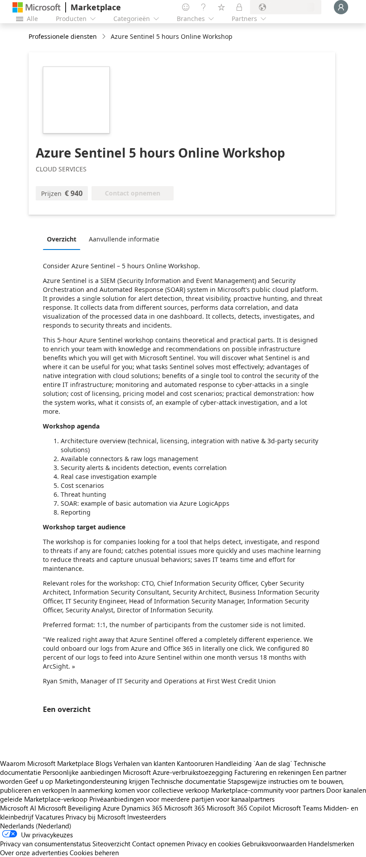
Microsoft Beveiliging (69, 807)
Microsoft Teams (297, 807)
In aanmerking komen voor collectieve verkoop (140, 790)
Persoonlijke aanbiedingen (82, 772)
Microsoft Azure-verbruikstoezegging (178, 772)
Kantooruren (195, 763)
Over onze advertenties (34, 852)
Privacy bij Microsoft (95, 816)
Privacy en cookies (213, 843)
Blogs (104, 763)
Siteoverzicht (111, 843)
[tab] (64, 239)
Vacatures (49, 816)
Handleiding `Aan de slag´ (253, 763)
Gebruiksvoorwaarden (274, 843)
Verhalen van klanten (144, 763)
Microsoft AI (18, 807)
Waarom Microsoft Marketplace (47, 763)
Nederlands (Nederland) (35, 825)
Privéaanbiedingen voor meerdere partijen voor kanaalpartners (181, 799)
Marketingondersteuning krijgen (102, 781)
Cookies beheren (94, 852)
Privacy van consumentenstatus (45, 843)
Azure (111, 807)
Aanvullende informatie (124, 239)
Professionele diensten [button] (63, 36)
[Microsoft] (36, 7)
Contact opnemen (158, 843)
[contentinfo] (104, 36)
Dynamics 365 (141, 807)
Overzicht (61, 239)
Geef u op (38, 781)
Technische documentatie (188, 781)
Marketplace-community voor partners (267, 790)
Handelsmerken (331, 843)
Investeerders (146, 816)
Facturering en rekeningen (272, 772)
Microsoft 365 (184, 807)
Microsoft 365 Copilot (239, 807)
